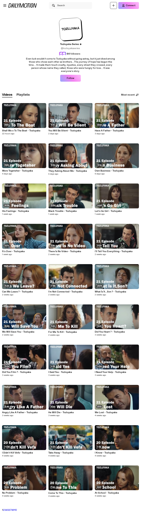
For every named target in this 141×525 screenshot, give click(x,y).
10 (15, 510)
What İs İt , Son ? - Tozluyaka (110, 291)
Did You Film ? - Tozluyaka (16, 372)
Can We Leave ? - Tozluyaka (17, 291)
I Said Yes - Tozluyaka (60, 372)
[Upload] (113, 5)
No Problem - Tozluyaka (15, 493)
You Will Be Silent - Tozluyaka (64, 130)
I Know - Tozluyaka (105, 452)
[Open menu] (5, 5)
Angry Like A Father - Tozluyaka (19, 412)
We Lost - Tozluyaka (106, 412)
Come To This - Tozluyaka (62, 493)
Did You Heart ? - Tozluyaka (110, 332)
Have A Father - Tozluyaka (109, 130)
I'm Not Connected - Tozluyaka (65, 291)
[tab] (7, 95)
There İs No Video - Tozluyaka (64, 251)
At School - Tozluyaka (107, 493)
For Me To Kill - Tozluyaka (62, 332)
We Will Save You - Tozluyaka (18, 332)
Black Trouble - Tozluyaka (62, 211)
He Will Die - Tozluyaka (61, 412)
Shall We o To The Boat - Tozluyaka (21, 130)
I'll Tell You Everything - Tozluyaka (113, 251)
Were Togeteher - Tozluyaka (17, 170)
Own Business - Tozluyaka (109, 170)
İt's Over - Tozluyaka (13, 251)
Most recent (128, 94)
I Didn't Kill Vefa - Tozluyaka (17, 452)
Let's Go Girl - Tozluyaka (108, 211)
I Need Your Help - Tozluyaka (110, 372)
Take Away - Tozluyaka (60, 452)
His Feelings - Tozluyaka (15, 211)
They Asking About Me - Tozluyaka (67, 171)
